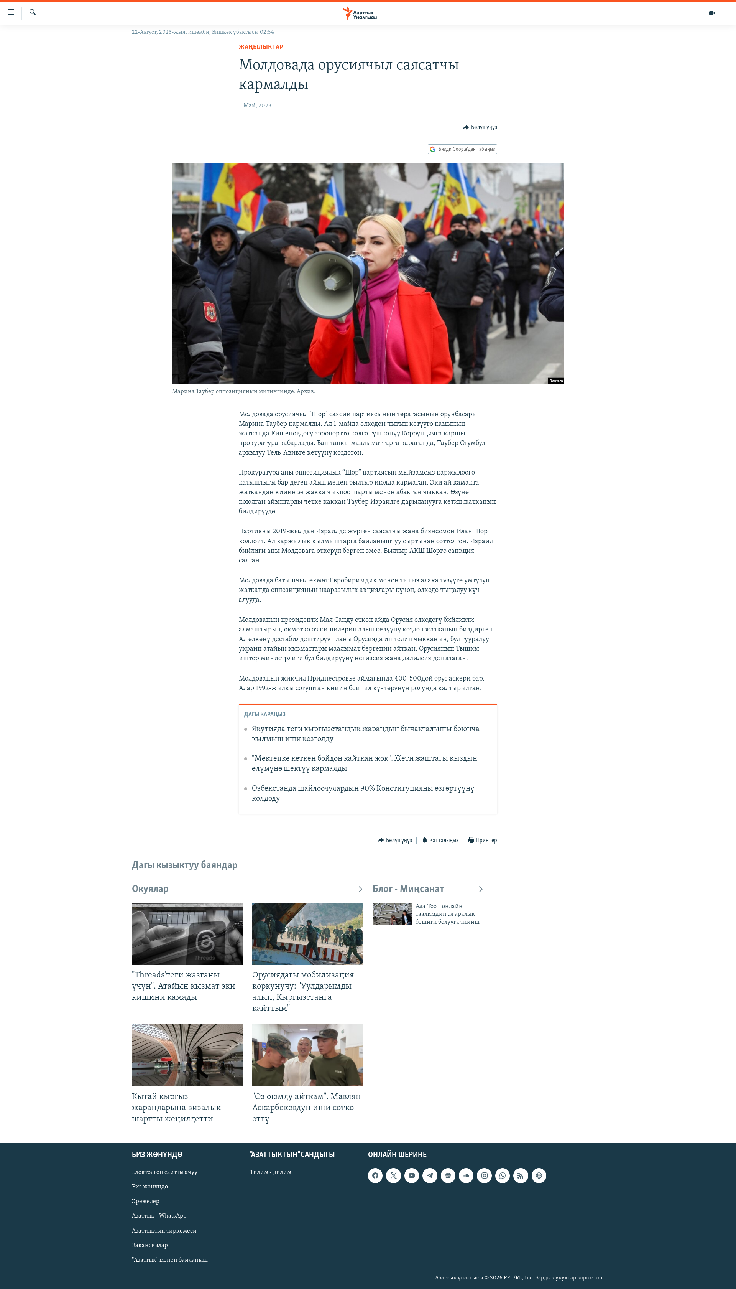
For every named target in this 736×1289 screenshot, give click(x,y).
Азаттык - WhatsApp (159, 1216)
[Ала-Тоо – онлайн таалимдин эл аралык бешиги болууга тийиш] (392, 914)
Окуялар (150, 889)
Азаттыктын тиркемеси (164, 1231)
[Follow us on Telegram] (429, 1175)
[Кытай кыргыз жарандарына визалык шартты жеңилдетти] (187, 1055)
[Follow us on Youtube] (411, 1175)
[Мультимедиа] (712, 13)
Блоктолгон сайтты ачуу (164, 1172)
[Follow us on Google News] (448, 1175)
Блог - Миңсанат (408, 889)
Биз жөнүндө (150, 1187)
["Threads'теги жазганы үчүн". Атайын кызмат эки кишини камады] (187, 934)
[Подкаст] (539, 1175)
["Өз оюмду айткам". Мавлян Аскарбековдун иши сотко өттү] (307, 1055)
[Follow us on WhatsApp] (502, 1175)
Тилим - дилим (270, 1172)
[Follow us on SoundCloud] (466, 1175)
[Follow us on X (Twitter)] (393, 1175)
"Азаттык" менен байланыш (170, 1260)
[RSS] (520, 1175)
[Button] (480, 127)
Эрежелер (145, 1201)
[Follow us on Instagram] (484, 1175)
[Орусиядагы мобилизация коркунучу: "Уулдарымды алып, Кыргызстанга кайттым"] (307, 934)
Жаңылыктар (261, 47)
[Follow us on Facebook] (375, 1175)
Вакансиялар (150, 1246)
